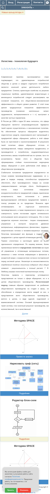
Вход (10, 2)
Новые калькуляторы (12, 12)
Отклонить (24, 490)
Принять (10, 490)
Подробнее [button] (24, 393)
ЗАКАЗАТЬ (27, 7)
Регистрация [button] (23, 2)
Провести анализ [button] (24, 357)
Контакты (38, 2)
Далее (25, 314)
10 (25, 69)
